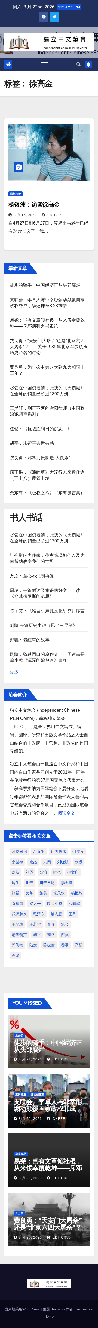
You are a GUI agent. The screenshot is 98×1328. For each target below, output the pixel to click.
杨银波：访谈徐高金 (34, 204)
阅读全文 (66, 813)
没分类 (19, 1035)
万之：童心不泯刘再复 (32, 576)
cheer (58, 1119)
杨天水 (59, 893)
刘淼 (78, 862)
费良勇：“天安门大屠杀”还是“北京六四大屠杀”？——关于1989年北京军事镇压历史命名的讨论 (48, 346)
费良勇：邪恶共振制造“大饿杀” (40, 457)
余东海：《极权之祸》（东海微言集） (47, 492)
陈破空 (49, 945)
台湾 (43, 872)
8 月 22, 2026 (30, 1059)
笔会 (65, 924)
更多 (14, 672)
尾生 (15, 883)
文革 (29, 893)
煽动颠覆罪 (37, 1094)
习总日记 (19, 851)
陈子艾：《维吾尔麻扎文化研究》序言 (47, 611)
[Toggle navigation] (44, 64)
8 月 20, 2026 (30, 1237)
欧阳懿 (74, 903)
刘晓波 (63, 862)
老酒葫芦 (19, 934)
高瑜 (15, 955)
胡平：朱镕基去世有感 (32, 443)
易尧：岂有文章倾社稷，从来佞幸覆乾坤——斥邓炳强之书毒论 (48, 1168)
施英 (43, 893)
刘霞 (29, 872)
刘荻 (15, 872)
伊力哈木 (58, 851)
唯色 (57, 872)
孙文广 (73, 872)
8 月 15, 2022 (25, 215)
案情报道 (20, 1094)
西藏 (65, 934)
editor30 (61, 1059)
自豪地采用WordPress (23, 1309)
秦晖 (51, 924)
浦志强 (56, 914)
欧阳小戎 (54, 903)
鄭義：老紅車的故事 (30, 640)
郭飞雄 (17, 945)
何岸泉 (78, 851)
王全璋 (17, 924)
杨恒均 (76, 893)
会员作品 (20, 1153)
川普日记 (47, 883)
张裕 (15, 893)
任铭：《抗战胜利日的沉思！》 (41, 428)
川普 (29, 883)
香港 (65, 945)
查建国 (17, 903)
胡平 (37, 934)
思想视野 (15, 193)
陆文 (33, 945)
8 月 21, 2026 (30, 1119)
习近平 (39, 851)
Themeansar (83, 1309)
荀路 (51, 934)
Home (49, 1316)
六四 (47, 862)
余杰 (33, 862)
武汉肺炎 (19, 914)
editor (53, 215)
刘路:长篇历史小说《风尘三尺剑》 (43, 625)
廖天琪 (66, 883)
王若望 (35, 924)
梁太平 (35, 903)
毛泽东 (39, 914)
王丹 (72, 914)
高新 (78, 945)
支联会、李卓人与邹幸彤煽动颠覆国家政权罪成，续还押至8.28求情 (48, 1108)
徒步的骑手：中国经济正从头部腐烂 (45, 285)
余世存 (17, 862)
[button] (78, 64)
